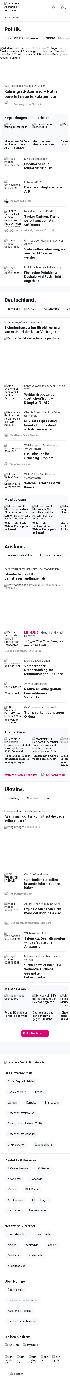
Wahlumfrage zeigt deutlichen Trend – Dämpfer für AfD (39, 398)
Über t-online (15, 1289)
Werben (12, 1102)
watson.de (44, 1234)
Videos (12, 1189)
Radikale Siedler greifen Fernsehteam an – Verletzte (42, 693)
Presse (39, 1092)
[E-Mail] (54, 7)
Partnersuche (37, 1210)
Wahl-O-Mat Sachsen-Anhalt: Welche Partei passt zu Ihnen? (44, 528)
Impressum (52, 1102)
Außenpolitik (51, 308)
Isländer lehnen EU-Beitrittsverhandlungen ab (24, 576)
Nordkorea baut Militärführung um (38, 166)
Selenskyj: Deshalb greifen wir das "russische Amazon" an (44, 942)
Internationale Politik (20, 555)
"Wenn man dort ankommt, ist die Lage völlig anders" (34, 818)
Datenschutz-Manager (21, 1134)
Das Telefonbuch (18, 1234)
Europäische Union (51, 555)
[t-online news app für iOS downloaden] (12, 1347)
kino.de (52, 1244)
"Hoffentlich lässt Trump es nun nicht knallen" (43, 643)
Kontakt (31, 1102)
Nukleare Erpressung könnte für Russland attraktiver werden (40, 425)
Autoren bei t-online (19, 1310)
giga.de (12, 1244)
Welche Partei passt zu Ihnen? (42, 485)
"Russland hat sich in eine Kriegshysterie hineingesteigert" (17, 759)
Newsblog (13, 797)
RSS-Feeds (32, 1189)
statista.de (35, 1255)
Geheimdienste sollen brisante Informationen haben (42, 884)
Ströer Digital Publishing (22, 1081)
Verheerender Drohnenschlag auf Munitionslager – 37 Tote (43, 670)
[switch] (47, 798)
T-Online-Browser (18, 1168)
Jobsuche (14, 1210)
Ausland (50, 37)
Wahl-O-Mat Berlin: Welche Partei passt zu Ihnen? (16, 526)
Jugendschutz (43, 1144)
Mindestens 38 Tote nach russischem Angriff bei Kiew (16, 144)
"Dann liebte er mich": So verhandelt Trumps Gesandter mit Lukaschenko (42, 971)
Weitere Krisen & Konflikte (20, 774)
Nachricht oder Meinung (22, 1321)
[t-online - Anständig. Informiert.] (14, 7)
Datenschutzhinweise (21, 1112)
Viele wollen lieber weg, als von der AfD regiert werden (45, 253)
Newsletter (14, 1178)
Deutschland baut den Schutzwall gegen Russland (43, 1016)
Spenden (32, 797)
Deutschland (15, 37)
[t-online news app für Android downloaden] (30, 1347)
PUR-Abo (43, 1168)
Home (7, 18)
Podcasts (36, 1178)
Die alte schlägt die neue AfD (43, 189)
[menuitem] (63, 7)
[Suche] (45, 7)
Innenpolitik (14, 308)
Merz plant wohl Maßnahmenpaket (43, 143)
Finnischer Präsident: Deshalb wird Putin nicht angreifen (42, 277)
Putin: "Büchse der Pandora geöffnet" (16, 1014)
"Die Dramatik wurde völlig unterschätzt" (45, 757)
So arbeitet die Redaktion (23, 1300)
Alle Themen (15, 1200)
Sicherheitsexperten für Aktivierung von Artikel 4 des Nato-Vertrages (32, 330)
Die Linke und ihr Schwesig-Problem (38, 456)
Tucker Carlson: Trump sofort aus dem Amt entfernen (41, 220)
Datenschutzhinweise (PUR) (25, 1123)
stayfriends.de (16, 1265)
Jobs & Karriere (17, 1092)
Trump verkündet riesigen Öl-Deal (44, 714)
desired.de (32, 1244)
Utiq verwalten (16, 1144)
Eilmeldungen (40, 1200)
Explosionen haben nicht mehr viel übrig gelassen (43, 911)
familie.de (14, 1255)
